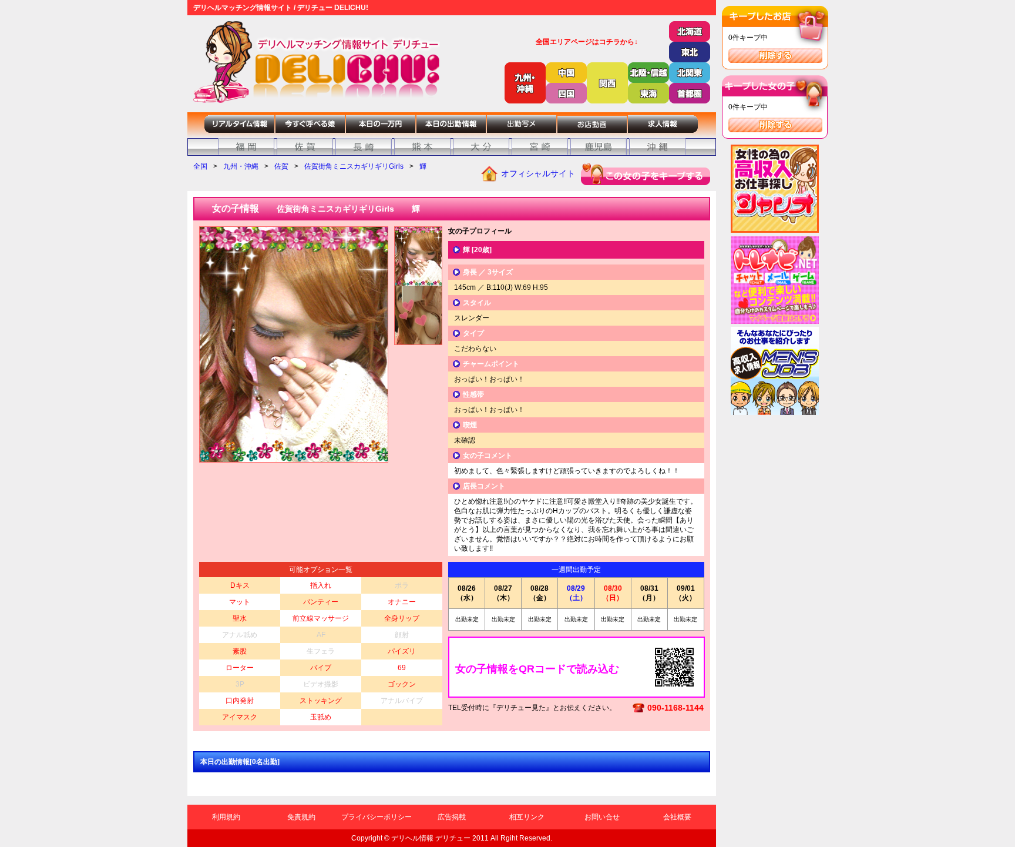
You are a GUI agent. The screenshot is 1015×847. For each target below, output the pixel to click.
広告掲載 (452, 817)
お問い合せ (602, 817)
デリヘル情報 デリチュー (430, 838)
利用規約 (226, 817)
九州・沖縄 (240, 166)
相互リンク (527, 817)
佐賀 (281, 166)
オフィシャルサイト (538, 173)
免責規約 (301, 817)
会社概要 (677, 817)
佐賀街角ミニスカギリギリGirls (354, 166)
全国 (200, 166)
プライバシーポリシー (376, 817)
